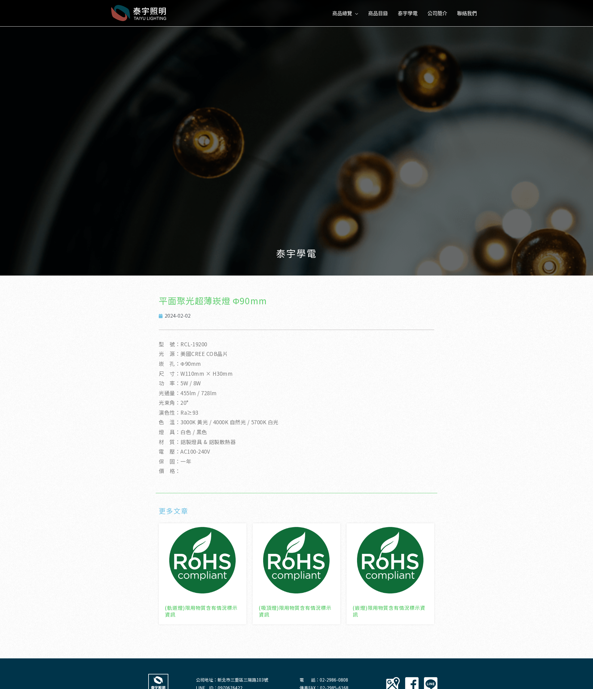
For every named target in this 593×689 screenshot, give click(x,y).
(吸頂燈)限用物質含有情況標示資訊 (295, 611)
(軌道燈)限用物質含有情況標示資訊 (201, 611)
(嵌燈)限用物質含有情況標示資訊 (389, 611)
